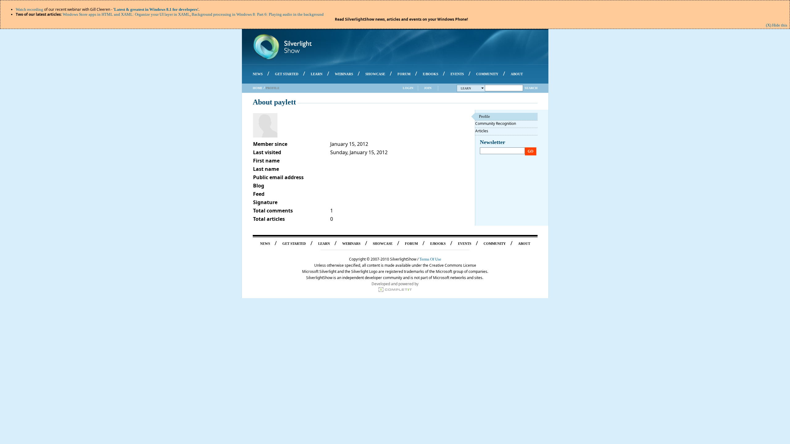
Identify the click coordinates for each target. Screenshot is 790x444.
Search (531, 88)
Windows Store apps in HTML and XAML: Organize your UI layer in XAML (126, 14)
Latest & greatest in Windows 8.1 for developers (156, 9)
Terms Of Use (430, 259)
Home (258, 88)
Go (530, 151)
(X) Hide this (776, 25)
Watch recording (29, 9)
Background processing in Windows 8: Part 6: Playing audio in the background (258, 14)
